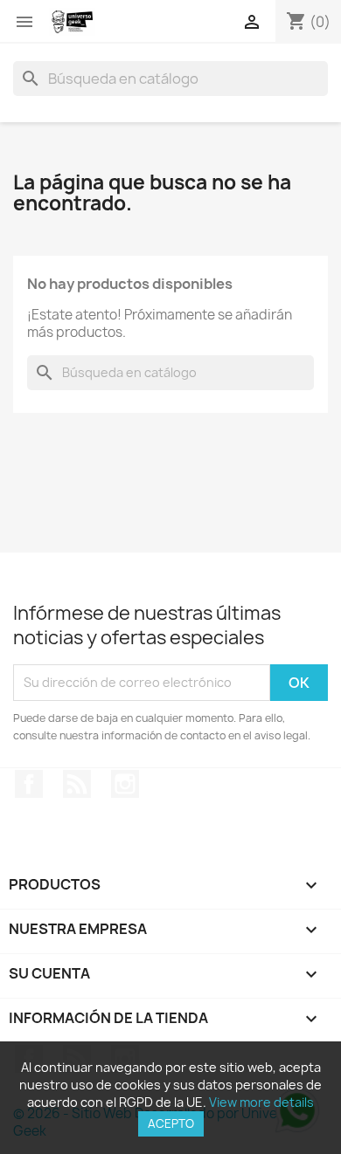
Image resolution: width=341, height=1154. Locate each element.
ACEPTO (171, 1123)
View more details (261, 1102)
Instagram (125, 784)
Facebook (29, 784)
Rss (77, 784)
